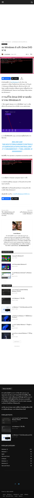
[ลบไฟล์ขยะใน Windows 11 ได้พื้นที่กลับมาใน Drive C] (6, 318)
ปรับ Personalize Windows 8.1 (19, 264)
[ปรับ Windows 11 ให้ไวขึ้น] (6, 301)
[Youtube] (18, 484)
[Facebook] (15, 484)
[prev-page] (3, 281)
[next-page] (5, 281)
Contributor (7, 54)
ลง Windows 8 (15, 82)
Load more (16, 341)
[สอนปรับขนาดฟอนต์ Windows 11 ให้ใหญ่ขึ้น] (6, 336)
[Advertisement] (17, 22)
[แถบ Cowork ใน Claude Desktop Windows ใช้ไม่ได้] (6, 292)
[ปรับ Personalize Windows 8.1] (6, 267)
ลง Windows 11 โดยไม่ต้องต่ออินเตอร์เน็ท (22, 307)
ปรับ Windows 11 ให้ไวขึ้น (18, 298)
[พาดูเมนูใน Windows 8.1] (6, 258)
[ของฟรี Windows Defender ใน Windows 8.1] (6, 275)
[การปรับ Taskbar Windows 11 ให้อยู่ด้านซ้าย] (6, 327)
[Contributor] (3, 54)
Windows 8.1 (8, 42)
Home (3, 42)
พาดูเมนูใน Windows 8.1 (18, 256)
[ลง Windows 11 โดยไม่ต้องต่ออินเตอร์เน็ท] (6, 309)
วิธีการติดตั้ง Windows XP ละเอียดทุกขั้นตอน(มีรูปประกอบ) (8, 213)
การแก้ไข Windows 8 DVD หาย (21, 194)
